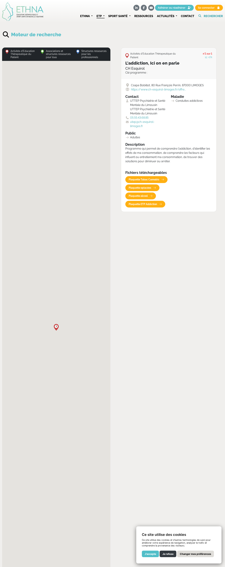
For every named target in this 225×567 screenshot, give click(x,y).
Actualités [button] (166, 16)
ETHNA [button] (85, 16)
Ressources (143, 16)
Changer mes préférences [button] (195, 553)
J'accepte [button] (150, 553)
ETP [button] (99, 16)
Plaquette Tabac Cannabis (144, 179)
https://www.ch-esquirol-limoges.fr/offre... (158, 89)
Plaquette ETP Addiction (143, 204)
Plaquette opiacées (140, 187)
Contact (187, 16)
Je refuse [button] (167, 553)
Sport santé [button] (118, 16)
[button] (210, 16)
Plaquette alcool (138, 195)
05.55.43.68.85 (139, 117)
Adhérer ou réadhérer (172, 8)
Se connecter (206, 8)
